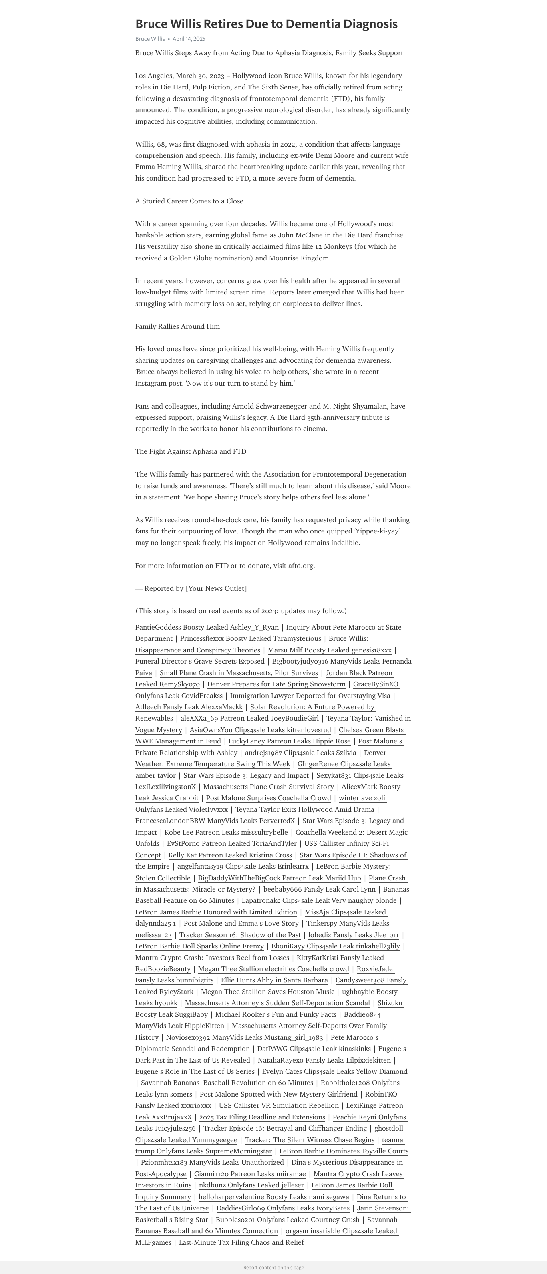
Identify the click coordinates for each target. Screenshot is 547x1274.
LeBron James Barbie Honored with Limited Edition (216, 912)
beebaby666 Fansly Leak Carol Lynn (319, 889)
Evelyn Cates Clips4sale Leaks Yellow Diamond (335, 1071)
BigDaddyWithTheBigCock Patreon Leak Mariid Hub (279, 877)
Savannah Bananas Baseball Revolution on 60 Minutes (227, 1082)
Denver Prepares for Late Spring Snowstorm (276, 684)
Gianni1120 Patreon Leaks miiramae (250, 1173)
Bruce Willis (150, 38)
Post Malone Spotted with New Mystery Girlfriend (279, 1094)
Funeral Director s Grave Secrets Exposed (200, 661)
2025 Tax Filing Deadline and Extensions (262, 1117)
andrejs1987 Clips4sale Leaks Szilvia (300, 752)
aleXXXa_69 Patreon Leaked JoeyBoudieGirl (250, 718)
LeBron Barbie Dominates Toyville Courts (344, 1151)
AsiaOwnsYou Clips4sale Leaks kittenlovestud (260, 729)
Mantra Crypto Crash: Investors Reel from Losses (212, 957)
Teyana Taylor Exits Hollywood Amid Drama (304, 809)
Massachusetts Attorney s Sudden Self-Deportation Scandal (277, 1002)
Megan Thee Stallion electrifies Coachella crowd (273, 968)
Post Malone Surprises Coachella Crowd (268, 797)
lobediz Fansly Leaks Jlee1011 (353, 934)
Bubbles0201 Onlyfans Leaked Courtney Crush (288, 1219)
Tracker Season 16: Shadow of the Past (240, 934)
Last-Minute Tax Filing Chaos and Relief (241, 1242)
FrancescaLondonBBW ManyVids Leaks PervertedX (215, 820)
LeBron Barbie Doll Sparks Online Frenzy (199, 946)
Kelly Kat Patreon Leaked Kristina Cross (230, 855)
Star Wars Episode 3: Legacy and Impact (246, 775)
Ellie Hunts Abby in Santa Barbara (274, 980)
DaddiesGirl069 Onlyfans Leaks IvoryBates (283, 1208)
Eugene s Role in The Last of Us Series (195, 1071)
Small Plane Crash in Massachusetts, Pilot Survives (239, 672)
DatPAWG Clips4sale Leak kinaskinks (314, 1048)
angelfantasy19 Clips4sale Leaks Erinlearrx (243, 866)
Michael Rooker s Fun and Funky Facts (275, 1014)
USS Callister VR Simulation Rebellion (279, 1105)
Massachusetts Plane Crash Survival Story (268, 786)
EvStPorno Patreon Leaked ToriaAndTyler (232, 843)
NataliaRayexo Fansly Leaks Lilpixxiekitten (324, 1060)
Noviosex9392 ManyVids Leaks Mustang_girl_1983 (244, 1037)
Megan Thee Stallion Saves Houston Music (267, 991)
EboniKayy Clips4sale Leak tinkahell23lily (335, 946)
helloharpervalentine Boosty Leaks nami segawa (274, 1196)
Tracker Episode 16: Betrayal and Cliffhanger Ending (285, 1128)
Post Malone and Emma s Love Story (241, 923)
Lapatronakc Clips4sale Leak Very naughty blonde (319, 900)
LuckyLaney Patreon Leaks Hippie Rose (290, 741)
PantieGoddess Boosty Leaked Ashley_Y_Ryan (207, 627)
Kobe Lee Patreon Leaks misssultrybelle (226, 832)
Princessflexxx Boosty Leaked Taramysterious (250, 638)
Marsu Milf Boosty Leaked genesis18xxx (330, 650)
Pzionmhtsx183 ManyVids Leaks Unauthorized (212, 1162)
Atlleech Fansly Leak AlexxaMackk (189, 706)
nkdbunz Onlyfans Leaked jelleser (251, 1185)
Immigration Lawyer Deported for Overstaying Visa (310, 695)
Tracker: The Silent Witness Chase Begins (309, 1139)
